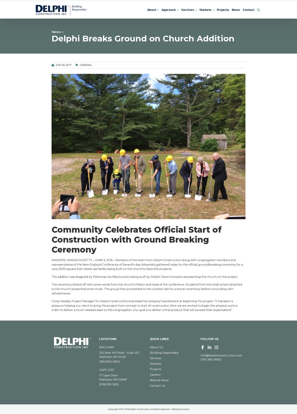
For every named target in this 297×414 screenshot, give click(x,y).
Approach (169, 10)
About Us (156, 347)
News (236, 10)
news (56, 32)
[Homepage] (72, 342)
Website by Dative (180, 409)
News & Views (159, 380)
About (151, 10)
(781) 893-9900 (109, 361)
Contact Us (157, 385)
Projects (223, 10)
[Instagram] (216, 347)
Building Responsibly (164, 352)
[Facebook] (203, 347)
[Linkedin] (209, 347)
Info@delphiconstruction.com (221, 355)
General (86, 65)
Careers (155, 374)
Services (187, 10)
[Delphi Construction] (61, 10)
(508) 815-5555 (109, 384)
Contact (248, 10)
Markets (205, 10)
